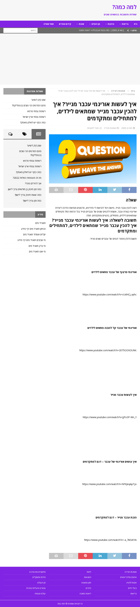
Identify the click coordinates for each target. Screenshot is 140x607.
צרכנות (111, 24)
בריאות (125, 24)
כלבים (88, 588)
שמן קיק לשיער (38, 99)
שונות (81, 24)
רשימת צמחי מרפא (36, 111)
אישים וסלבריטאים (128, 577)
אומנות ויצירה (110, 128)
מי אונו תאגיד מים (37, 251)
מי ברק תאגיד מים (37, 245)
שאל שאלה (49, 24)
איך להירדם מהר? (33, 183)
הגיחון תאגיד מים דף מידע (33, 228)
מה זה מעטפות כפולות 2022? (27, 177)
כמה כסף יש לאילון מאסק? (33, 122)
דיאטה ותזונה (85, 593)
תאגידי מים (40, 223)
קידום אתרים (65, 24)
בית (135, 24)
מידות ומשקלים (39, 577)
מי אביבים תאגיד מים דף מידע (32, 240)
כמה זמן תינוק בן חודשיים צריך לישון (24, 189)
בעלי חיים (132, 588)
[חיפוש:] (20, 30)
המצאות (87, 577)
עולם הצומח (40, 593)
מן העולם (96, 24)
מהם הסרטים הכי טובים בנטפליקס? (29, 105)
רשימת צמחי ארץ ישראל (34, 116)
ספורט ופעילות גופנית (36, 588)
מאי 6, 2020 (126, 128)
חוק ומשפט (86, 582)
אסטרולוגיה (131, 582)
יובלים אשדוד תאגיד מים (34, 234)
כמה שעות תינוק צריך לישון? (28, 194)
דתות (89, 571)
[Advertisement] (70, 59)
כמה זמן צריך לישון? (32, 200)
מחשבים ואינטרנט (37, 571)
